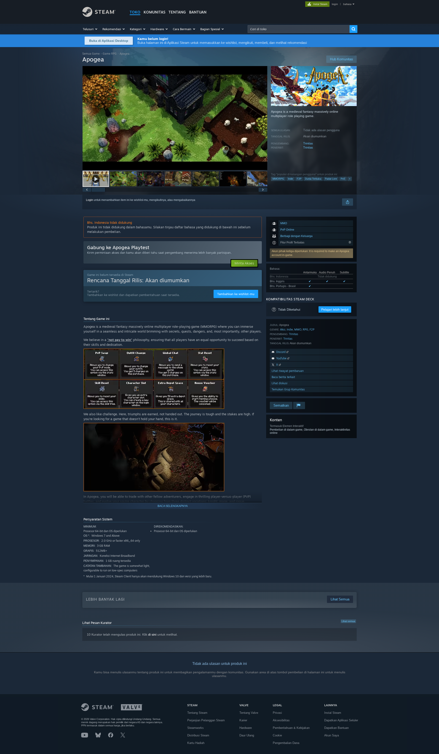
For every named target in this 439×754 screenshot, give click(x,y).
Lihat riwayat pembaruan (288, 371)
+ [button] (349, 178)
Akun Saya (331, 735)
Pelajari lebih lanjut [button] (334, 309)
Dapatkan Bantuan (336, 728)
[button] (90, 29)
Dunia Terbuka (313, 178)
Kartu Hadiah (195, 743)
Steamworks (195, 728)
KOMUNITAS (154, 12)
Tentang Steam (197, 712)
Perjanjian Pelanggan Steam (206, 720)
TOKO (135, 12)
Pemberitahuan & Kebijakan (291, 728)
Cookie (277, 735)
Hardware (245, 728)
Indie (290, 178)
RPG (305, 329)
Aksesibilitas (281, 720)
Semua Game (91, 53)
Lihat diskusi (279, 383)
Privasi (277, 712)
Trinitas (308, 143)
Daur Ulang (246, 735)
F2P (299, 178)
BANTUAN (197, 12)
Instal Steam (332, 712)
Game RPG (110, 53)
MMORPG (278, 178)
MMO (297, 329)
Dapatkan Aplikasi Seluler (341, 720)
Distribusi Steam (198, 735)
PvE (343, 178)
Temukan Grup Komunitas (288, 389)
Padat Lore (331, 178)
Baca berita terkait (283, 377)
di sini (152, 634)
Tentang (177, 12)
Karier (243, 720)
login (335, 4)
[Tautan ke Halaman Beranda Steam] (98, 16)
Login (89, 200)
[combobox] (299, 29)
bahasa (347, 4)
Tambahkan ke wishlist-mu (235, 294)
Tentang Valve (248, 712)
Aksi (282, 329)
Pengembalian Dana (286, 743)
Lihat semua (348, 621)
